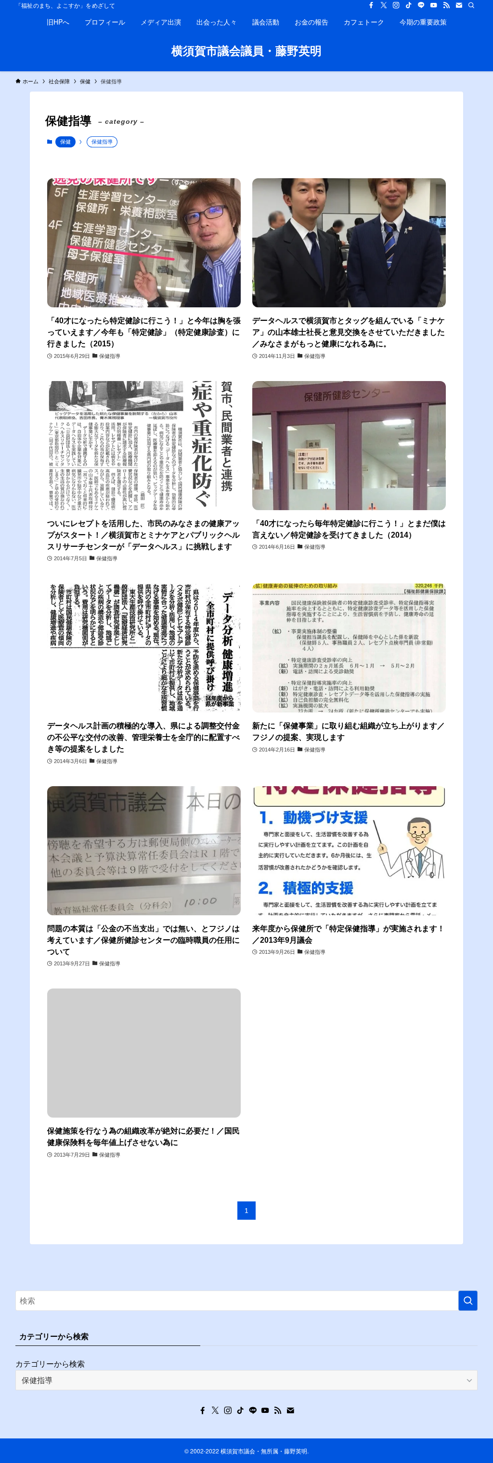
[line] (421, 5)
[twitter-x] (383, 5)
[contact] (459, 5)
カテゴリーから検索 (50, 1363)
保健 (65, 142)
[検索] (471, 5)
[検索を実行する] (468, 1301)
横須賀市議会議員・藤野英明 (246, 50)
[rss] (446, 5)
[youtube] (434, 5)
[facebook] (371, 5)
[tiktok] (408, 5)
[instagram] (396, 5)
